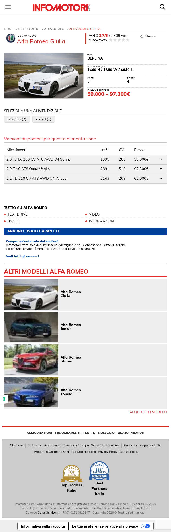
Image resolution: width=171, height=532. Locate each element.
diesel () (43, 119)
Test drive (17, 214)
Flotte (89, 433)
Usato (13, 221)
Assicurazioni (39, 433)
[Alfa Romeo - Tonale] (31, 392)
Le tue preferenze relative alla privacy (105, 526)
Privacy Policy (107, 451)
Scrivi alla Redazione (105, 445)
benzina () (17, 119)
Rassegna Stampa (76, 445)
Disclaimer (130, 445)
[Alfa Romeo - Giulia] (31, 294)
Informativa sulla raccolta (43, 526)
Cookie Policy (129, 451)
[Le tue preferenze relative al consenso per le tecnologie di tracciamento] (4, 399)
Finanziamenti (67, 433)
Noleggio (106, 433)
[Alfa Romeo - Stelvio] (31, 359)
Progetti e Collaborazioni (51, 451)
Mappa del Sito (150, 445)
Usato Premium (131, 433)
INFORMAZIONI (102, 221)
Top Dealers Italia (83, 451)
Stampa (150, 36)
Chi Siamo (17, 445)
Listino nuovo (27, 35)
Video (94, 214)
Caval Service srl (48, 512)
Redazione (34, 445)
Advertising (52, 445)
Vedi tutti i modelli (148, 412)
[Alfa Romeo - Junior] (31, 327)
